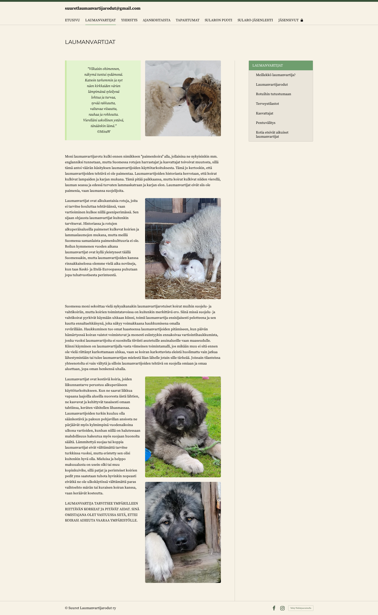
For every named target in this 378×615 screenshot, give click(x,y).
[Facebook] (273, 608)
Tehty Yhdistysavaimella (300, 608)
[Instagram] (282, 608)
